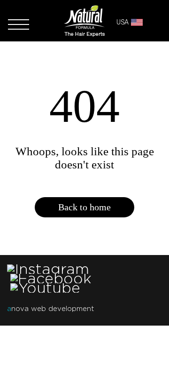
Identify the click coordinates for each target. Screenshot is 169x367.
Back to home (84, 207)
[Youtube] (45, 288)
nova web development (50, 308)
